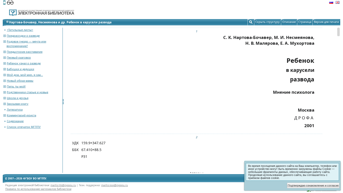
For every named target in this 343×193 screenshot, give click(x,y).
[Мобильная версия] (4, 3)
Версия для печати (326, 22)
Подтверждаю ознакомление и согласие (313, 185)
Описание (289, 22)
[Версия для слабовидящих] (10, 3)
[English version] (337, 3)
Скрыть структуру (267, 22)
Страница (304, 22)
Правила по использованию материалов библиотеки (38, 189)
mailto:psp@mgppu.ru (114, 185)
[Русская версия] (331, 3)
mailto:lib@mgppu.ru (63, 185)
